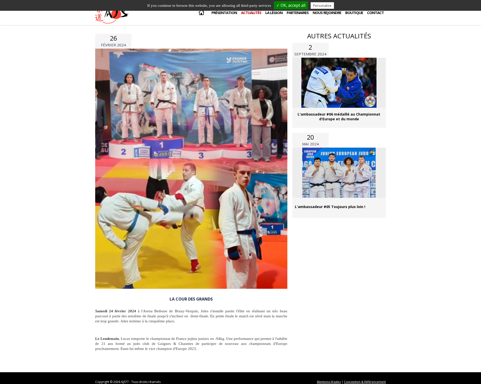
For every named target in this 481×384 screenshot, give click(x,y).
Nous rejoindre (327, 12)
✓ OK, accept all (290, 5)
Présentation (224, 12)
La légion (274, 12)
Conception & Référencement (365, 382)
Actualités (251, 12)
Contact (375, 12)
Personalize (322, 5)
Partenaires (298, 12)
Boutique (354, 12)
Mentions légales (329, 382)
